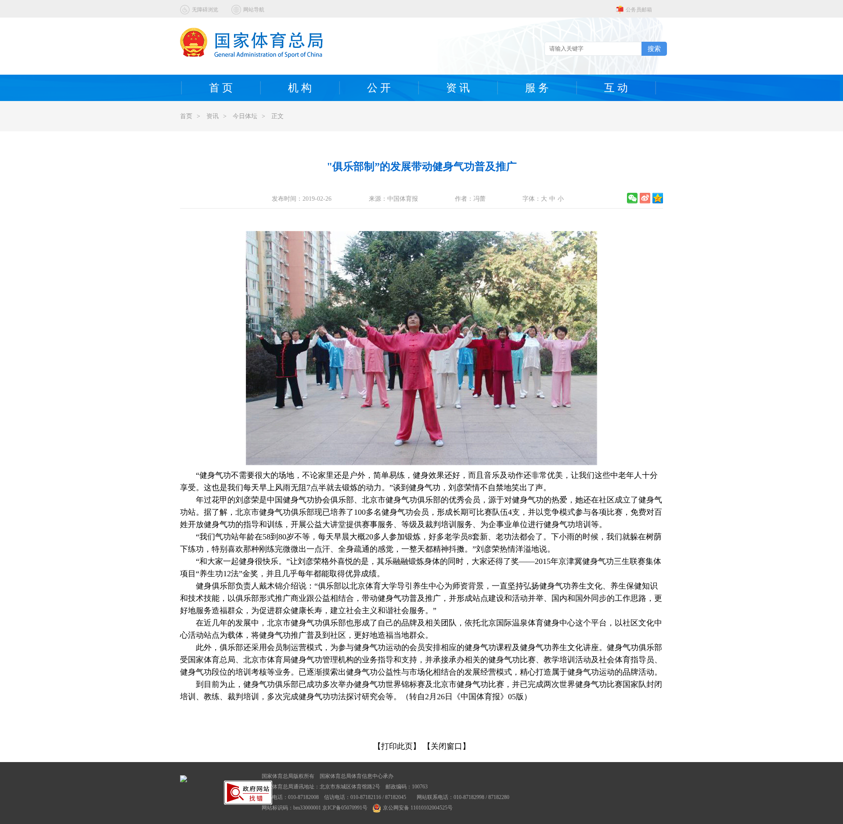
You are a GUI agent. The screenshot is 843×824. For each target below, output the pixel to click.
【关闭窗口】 (446, 746)
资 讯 (458, 88)
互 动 (616, 88)
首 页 (221, 88)
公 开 (379, 88)
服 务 (537, 88)
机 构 (300, 88)
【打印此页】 (397, 746)
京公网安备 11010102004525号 (418, 808)
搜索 (654, 48)
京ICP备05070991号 (344, 808)
